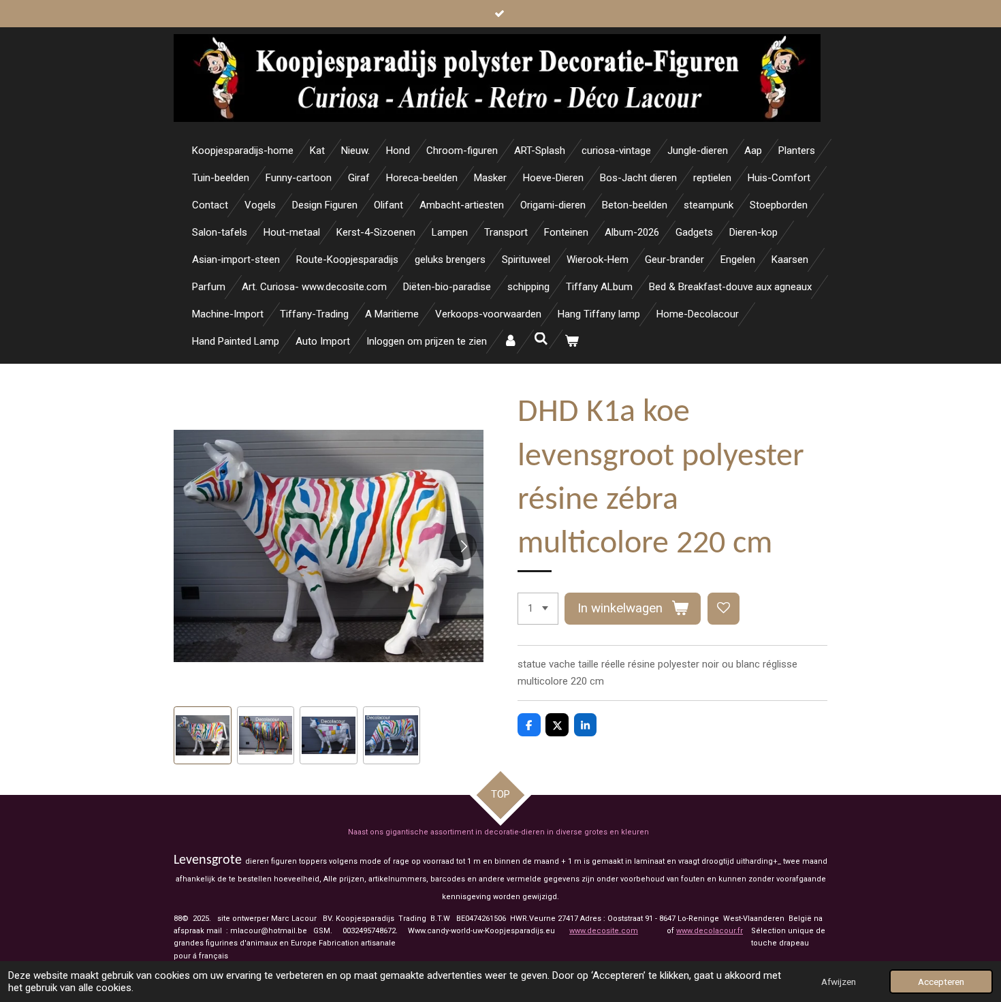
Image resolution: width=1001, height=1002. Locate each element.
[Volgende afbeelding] (463, 546)
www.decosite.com (603, 930)
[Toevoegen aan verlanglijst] (724, 609)
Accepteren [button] (941, 981)
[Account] (510, 342)
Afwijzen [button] (838, 981)
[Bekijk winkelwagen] (571, 342)
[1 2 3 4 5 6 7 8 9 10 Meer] (538, 609)
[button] (203, 735)
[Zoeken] (541, 339)
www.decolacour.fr (709, 930)
